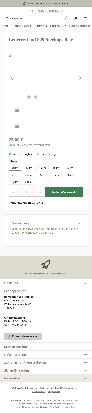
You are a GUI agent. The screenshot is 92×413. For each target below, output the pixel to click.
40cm (28, 167)
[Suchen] (66, 18)
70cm (55, 175)
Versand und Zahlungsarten (62, 388)
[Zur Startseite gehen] (46, 11)
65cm (42, 175)
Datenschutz (38, 391)
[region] (46, 94)
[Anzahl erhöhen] (40, 192)
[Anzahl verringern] (13, 192)
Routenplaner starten (25, 336)
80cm (69, 175)
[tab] (46, 228)
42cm (42, 167)
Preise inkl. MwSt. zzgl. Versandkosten (30, 144)
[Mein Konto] (76, 18)
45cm (56, 167)
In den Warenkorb (64, 192)
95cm (28, 182)
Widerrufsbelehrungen (24, 388)
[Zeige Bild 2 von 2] (35, 97)
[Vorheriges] (12, 78)
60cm (28, 175)
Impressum (54, 391)
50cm (69, 167)
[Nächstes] (80, 78)
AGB (42, 388)
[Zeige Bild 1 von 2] (29, 97)
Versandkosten (65, 400)
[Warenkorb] (85, 18)
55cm (15, 175)
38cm (15, 167)
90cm (15, 182)
